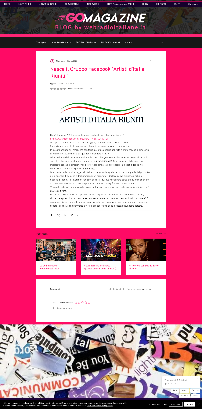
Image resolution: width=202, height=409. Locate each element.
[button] (72, 4)
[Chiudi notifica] (198, 378)
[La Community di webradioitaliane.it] (56, 250)
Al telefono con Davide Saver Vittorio (144, 267)
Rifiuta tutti (175, 404)
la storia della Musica (61, 42)
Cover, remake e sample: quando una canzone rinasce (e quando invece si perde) (100, 267)
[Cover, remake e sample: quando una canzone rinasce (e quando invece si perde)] (101, 250)
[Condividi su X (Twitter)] (58, 215)
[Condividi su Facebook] (51, 215)
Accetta (190, 404)
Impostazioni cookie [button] (158, 404)
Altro (127, 42)
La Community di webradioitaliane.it (49, 267)
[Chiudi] (198, 404)
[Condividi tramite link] (71, 215)
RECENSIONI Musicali (110, 42)
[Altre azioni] (150, 61)
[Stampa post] (78, 215)
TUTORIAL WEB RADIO (86, 42)
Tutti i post (41, 42)
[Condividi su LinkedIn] (65, 215)
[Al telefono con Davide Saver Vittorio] (146, 250)
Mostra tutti (161, 233)
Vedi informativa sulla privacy (100, 405)
